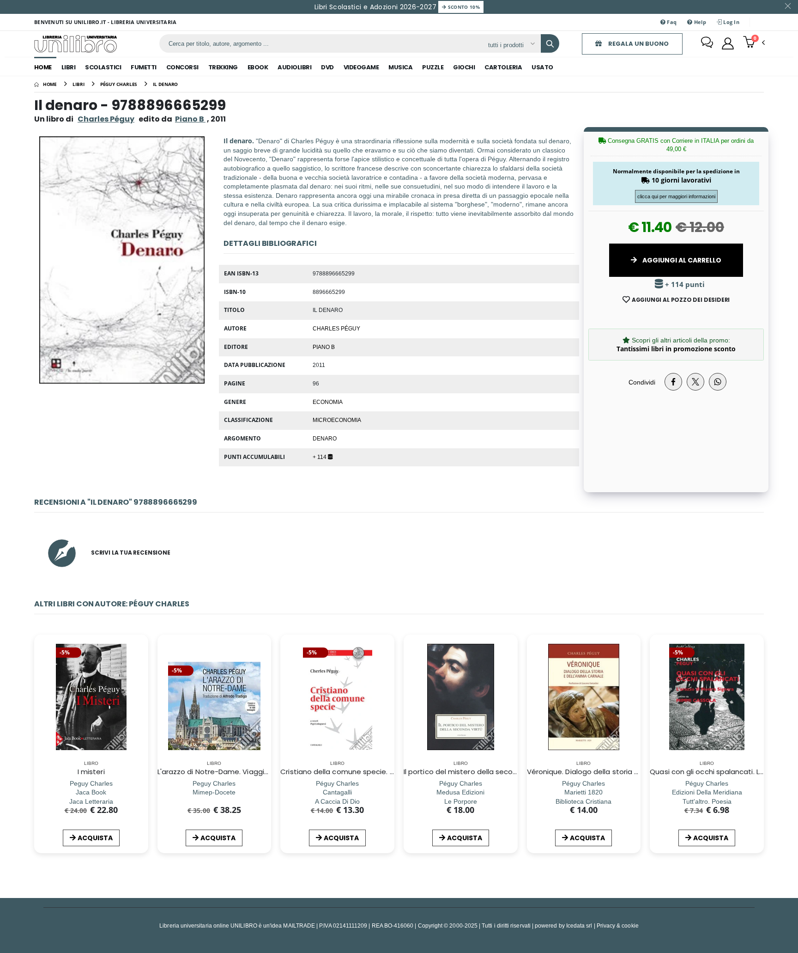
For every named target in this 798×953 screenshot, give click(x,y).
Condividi (642, 382)
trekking (223, 67)
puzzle (432, 67)
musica (400, 67)
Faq (671, 21)
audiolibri (294, 67)
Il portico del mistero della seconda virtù (473, 771)
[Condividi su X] (695, 382)
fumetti (144, 67)
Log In (730, 21)
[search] (550, 43)
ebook (258, 67)
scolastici (103, 67)
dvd (327, 67)
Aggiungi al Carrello (681, 260)
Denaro (325, 438)
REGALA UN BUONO (638, 43)
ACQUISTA (95, 838)
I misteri (91, 771)
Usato (542, 67)
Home (43, 67)
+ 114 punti (684, 284)
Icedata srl (579, 925)
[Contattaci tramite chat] (707, 43)
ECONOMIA (328, 401)
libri (68, 67)
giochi (464, 67)
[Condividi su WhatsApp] (717, 382)
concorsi (182, 67)
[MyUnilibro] (728, 43)
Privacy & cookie (618, 925)
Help (699, 21)
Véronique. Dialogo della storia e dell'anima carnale (615, 771)
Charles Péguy (106, 119)
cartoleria (503, 67)
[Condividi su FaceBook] (673, 382)
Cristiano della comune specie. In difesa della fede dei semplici (389, 771)
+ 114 (320, 456)
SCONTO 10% (463, 7)
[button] (754, 43)
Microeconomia (337, 419)
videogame (361, 67)
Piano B (324, 346)
